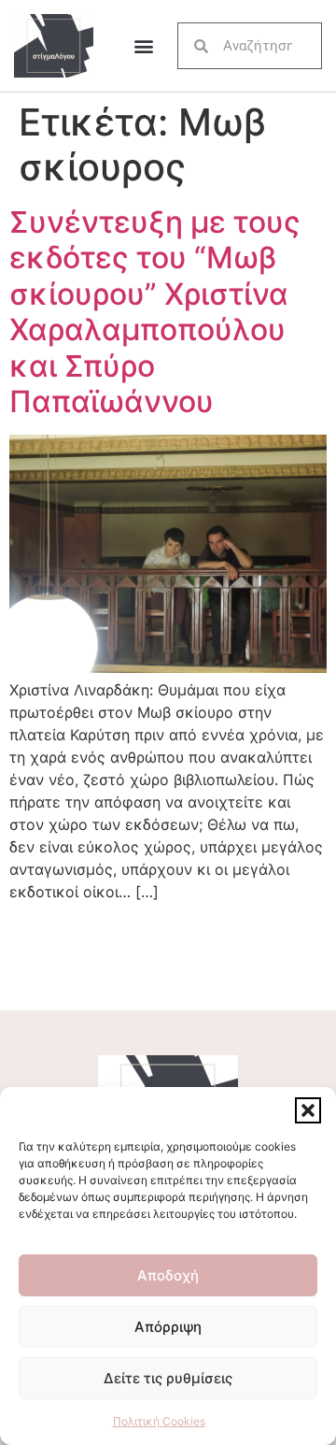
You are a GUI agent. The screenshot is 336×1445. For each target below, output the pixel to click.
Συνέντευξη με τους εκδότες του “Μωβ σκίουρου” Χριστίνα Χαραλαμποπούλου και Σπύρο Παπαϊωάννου (155, 312)
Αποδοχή (168, 1275)
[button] (308, 1110)
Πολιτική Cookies (159, 1421)
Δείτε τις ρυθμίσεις (168, 1378)
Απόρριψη (168, 1327)
